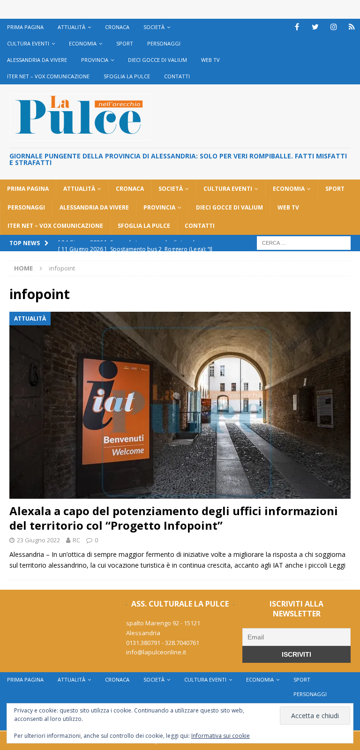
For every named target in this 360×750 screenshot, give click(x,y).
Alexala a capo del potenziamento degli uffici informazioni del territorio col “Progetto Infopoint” (173, 518)
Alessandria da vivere (37, 59)
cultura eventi (28, 43)
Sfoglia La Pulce (127, 76)
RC (76, 540)
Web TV (210, 59)
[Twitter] (315, 27)
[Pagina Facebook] (297, 27)
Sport (124, 43)
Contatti (177, 76)
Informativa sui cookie (220, 736)
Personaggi (163, 43)
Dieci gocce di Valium (157, 59)
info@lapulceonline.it (156, 652)
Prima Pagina (25, 26)
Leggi (337, 565)
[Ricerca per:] (304, 242)
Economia (83, 43)
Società (154, 26)
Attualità (71, 26)
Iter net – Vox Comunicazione (48, 76)
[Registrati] (352, 27)
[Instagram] (333, 27)
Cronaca (117, 26)
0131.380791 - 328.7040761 (162, 642)
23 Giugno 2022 (38, 540)
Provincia (94, 59)
